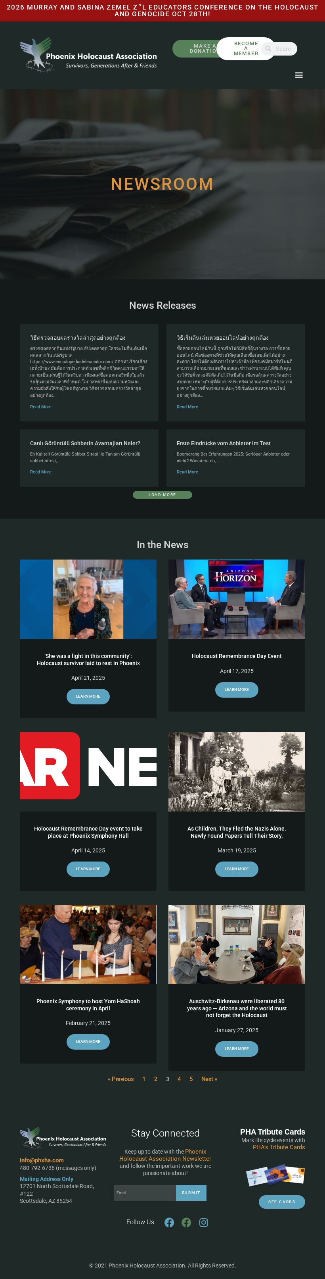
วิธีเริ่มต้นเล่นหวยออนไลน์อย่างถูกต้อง (223, 338)
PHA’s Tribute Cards (279, 1147)
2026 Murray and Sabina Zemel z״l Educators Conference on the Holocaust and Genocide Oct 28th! (163, 10)
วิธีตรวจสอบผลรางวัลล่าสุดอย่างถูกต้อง (78, 338)
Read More (41, 407)
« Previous (121, 1079)
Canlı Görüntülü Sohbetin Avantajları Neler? (85, 443)
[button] (298, 74)
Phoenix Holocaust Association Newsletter (165, 1155)
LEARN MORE (88, 696)
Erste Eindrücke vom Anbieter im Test (224, 443)
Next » (209, 1079)
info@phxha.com (42, 1160)
